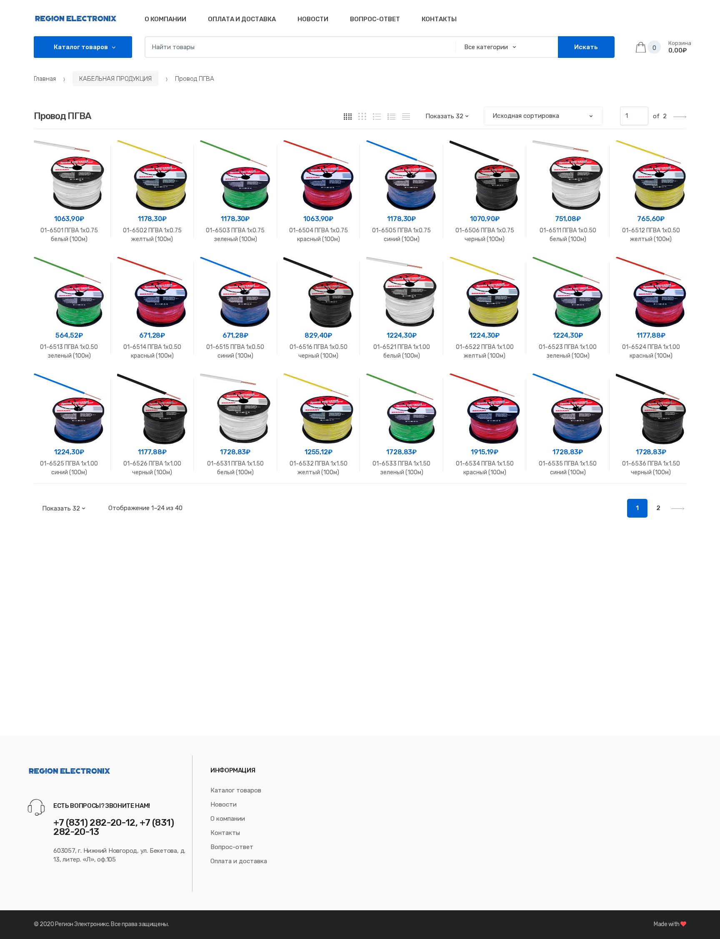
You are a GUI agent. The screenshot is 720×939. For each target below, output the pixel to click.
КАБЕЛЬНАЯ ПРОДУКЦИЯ (115, 78)
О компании (165, 19)
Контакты (439, 19)
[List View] (391, 116)
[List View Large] (377, 116)
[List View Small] (406, 116)
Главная (45, 78)
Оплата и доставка (242, 19)
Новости (313, 19)
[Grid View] (347, 116)
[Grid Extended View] (362, 116)
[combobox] (297, 47)
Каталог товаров (235, 790)
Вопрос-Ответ (375, 19)
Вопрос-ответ (231, 847)
